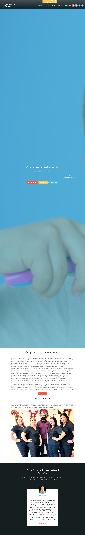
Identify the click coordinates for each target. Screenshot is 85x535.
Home (41, 5)
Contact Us (68, 5)
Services (54, 5)
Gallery (60, 5)
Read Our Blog (42, 393)
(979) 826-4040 (32, 182)
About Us (47, 5)
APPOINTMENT (44, 182)
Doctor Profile (42, 523)
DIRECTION (54, 182)
